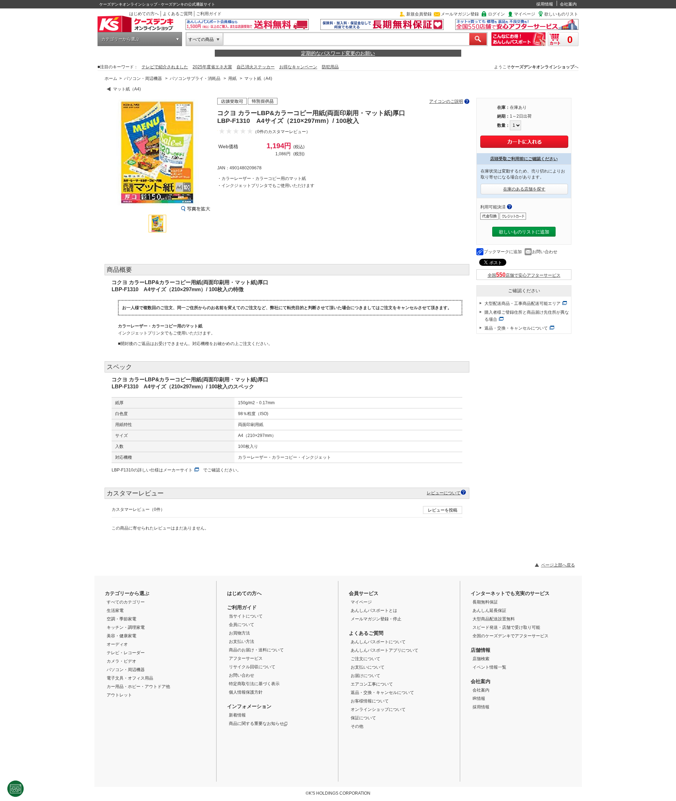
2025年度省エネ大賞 (212, 66)
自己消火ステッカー (256, 66)
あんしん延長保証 (489, 610)
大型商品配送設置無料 (493, 619)
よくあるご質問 (177, 13)
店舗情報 (480, 650)
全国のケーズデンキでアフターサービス (510, 635)
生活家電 (115, 610)
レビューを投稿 (442, 510)
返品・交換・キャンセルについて (516, 328)
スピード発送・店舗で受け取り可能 (506, 627)
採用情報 (544, 4)
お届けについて (365, 675)
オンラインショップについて (378, 709)
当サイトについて (246, 616)
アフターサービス (246, 658)
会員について (241, 624)
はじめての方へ (144, 13)
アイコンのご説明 (446, 101)
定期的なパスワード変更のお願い (338, 53)
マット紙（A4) (258, 78)
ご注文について (365, 658)
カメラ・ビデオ (121, 661)
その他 (357, 726)
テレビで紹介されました (165, 66)
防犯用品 (330, 66)
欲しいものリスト (561, 14)
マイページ (524, 14)
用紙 (232, 78)
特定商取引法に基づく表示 (254, 683)
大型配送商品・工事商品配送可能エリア (522, 303)
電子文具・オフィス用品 (130, 678)
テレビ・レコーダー (126, 652)
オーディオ (117, 644)
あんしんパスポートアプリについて (384, 650)
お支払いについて (367, 667)
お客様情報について (370, 701)
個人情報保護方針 (246, 692)
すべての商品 (201, 39)
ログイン (496, 14)
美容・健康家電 (121, 635)
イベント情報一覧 (489, 667)
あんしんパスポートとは (374, 610)
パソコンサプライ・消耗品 (195, 78)
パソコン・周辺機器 (143, 78)
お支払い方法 (241, 641)
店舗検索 (480, 658)
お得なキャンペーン (298, 66)
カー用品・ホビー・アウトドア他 (138, 686)
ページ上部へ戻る (558, 565)
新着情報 (237, 715)
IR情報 (478, 698)
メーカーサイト (178, 470)
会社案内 (568, 4)
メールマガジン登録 (460, 14)
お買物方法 (239, 633)
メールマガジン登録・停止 (376, 619)
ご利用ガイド (208, 13)
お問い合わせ (544, 251)
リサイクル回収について (252, 666)
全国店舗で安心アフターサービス (524, 275)
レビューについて (444, 492)
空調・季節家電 (121, 619)
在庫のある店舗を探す (524, 189)
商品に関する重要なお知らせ (256, 723)
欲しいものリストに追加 (524, 231)
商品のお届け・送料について (256, 649)
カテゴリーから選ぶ (120, 39)
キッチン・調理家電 (126, 627)
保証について (363, 717)
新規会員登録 (419, 14)
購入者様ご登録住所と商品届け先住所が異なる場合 (526, 316)
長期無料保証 (485, 602)
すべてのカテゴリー (126, 602)
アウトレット (119, 695)
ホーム (111, 78)
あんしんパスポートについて (378, 641)
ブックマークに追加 (503, 251)
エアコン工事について (372, 684)
